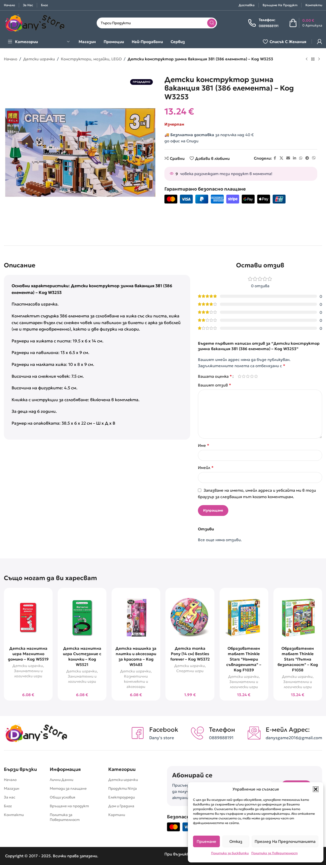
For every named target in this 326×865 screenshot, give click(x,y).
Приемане (206, 841)
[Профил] (319, 41)
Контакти (14, 814)
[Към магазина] (313, 59)
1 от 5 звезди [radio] (239, 376)
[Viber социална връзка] (314, 158)
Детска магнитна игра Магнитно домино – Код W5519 (28, 654)
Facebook (163, 730)
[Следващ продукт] (319, 59)
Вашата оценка (215, 376)
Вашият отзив (214, 385)
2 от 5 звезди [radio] (243, 376)
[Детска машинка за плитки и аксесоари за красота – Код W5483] (135, 617)
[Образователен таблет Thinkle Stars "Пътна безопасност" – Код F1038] (297, 617)
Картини (116, 814)
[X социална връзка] (281, 158)
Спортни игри (190, 671)
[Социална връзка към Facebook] (275, 158)
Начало (10, 58)
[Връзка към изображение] (36, 732)
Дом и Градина (121, 806)
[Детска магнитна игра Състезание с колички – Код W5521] (82, 617)
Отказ (235, 841)
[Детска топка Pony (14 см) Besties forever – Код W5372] (189, 617)
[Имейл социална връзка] (288, 158)
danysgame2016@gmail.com (294, 737)
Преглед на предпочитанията (285, 841)
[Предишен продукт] (307, 59)
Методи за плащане (68, 788)
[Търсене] (211, 23)
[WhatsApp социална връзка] (301, 158)
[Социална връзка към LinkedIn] (294, 158)
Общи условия (62, 797)
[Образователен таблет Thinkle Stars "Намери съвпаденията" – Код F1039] (243, 617)
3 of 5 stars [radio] (248, 376)
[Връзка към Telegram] (307, 158)
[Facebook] (137, 733)
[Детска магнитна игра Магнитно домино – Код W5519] (28, 617)
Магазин (11, 788)
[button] (315, 789)
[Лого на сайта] (35, 22)
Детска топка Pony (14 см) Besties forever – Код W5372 (190, 654)
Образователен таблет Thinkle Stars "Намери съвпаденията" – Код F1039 (243, 659)
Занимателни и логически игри (28, 673)
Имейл (206, 467)
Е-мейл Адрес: (288, 730)
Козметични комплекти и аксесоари (136, 681)
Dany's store (161, 737)
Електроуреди (121, 797)
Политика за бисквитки (230, 853)
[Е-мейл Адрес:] (254, 733)
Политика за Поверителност (274, 853)
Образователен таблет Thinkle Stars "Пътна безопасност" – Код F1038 (298, 659)
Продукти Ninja (122, 788)
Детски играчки (39, 58)
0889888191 (221, 737)
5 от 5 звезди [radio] (256, 376)
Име (203, 445)
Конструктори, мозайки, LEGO (91, 58)
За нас (9, 797)
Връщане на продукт (69, 806)
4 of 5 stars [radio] (252, 376)
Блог (8, 806)
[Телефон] (197, 733)
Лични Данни (61, 779)
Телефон (222, 730)
